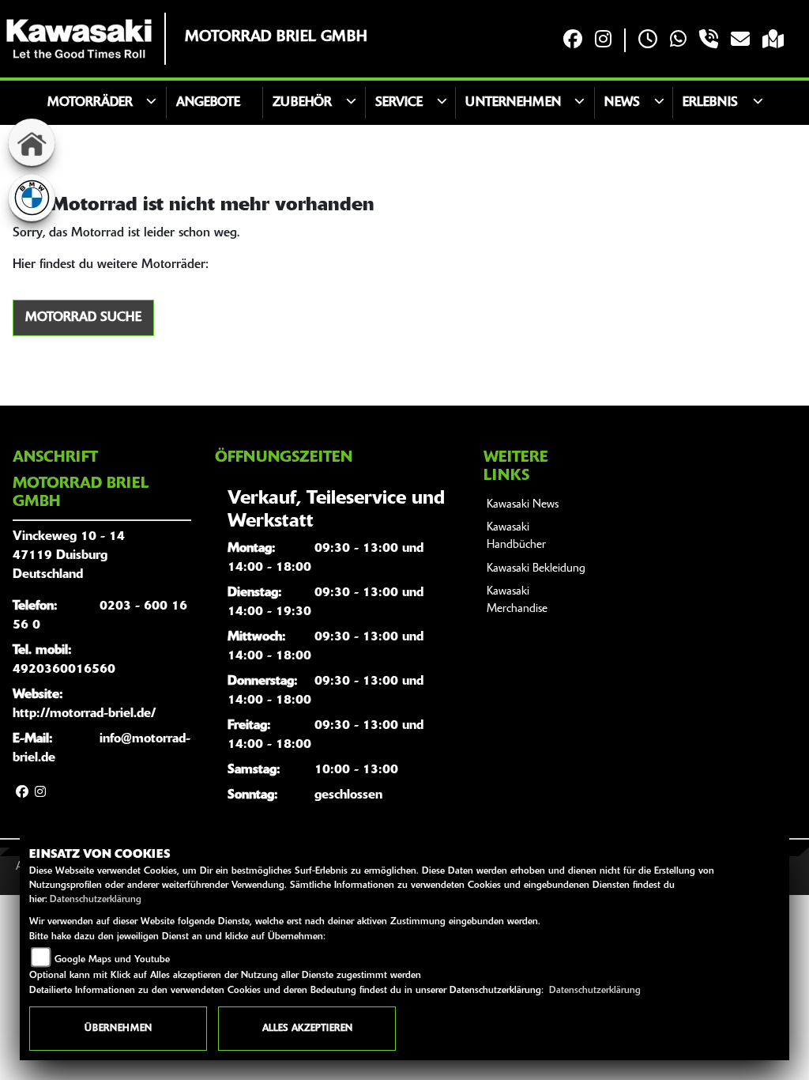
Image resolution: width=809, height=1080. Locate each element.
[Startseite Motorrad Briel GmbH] (79, 38)
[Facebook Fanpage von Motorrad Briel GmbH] (573, 40)
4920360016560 (64, 669)
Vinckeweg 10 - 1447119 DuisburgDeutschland (69, 556)
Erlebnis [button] (710, 102)
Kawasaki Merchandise (517, 600)
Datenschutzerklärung (95, 899)
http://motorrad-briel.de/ (84, 714)
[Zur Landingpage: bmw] (31, 197)
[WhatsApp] (678, 40)
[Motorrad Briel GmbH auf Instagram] (603, 40)
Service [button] (399, 102)
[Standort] (773, 40)
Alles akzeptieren (307, 1028)
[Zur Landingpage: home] (31, 142)
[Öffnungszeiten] (648, 40)
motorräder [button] (90, 102)
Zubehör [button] (302, 102)
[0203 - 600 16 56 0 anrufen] (708, 40)
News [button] (622, 102)
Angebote (208, 102)
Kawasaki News (523, 505)
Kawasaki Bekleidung (536, 569)
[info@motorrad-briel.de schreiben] (740, 40)
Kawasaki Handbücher (516, 536)
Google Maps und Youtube (112, 960)
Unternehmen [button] (513, 102)
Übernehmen (118, 1028)
